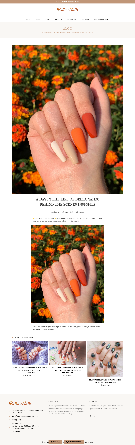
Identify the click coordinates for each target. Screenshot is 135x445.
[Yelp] (94, 416)
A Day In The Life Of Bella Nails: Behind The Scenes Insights (73, 32)
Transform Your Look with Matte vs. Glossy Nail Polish (105, 381)
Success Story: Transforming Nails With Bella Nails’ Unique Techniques (30, 370)
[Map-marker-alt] (90, 416)
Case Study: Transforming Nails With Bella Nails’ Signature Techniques (67, 370)
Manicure (82, 212)
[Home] (42, 32)
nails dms (55, 212)
